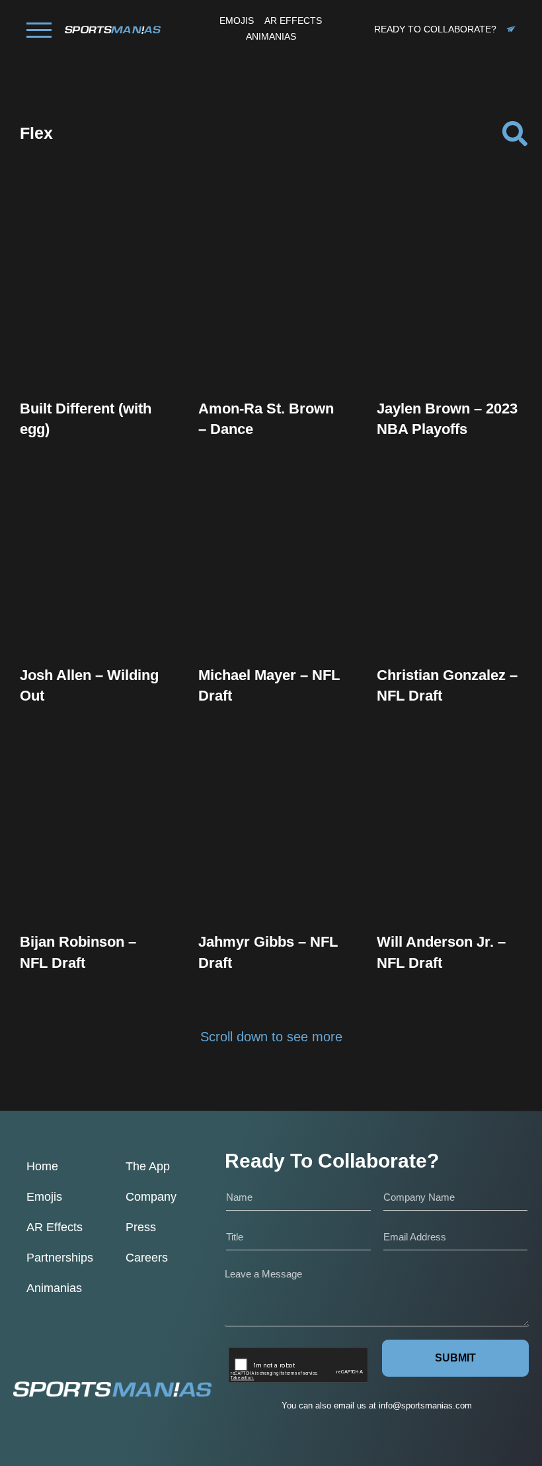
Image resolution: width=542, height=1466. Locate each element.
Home (42, 1166)
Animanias (54, 1288)
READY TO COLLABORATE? (435, 29)
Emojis (44, 1196)
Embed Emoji (92, 354)
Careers (147, 1257)
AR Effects (54, 1227)
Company (151, 1196)
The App (148, 1166)
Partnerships (59, 1257)
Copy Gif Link (99, 326)
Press (141, 1227)
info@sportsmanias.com (425, 1405)
